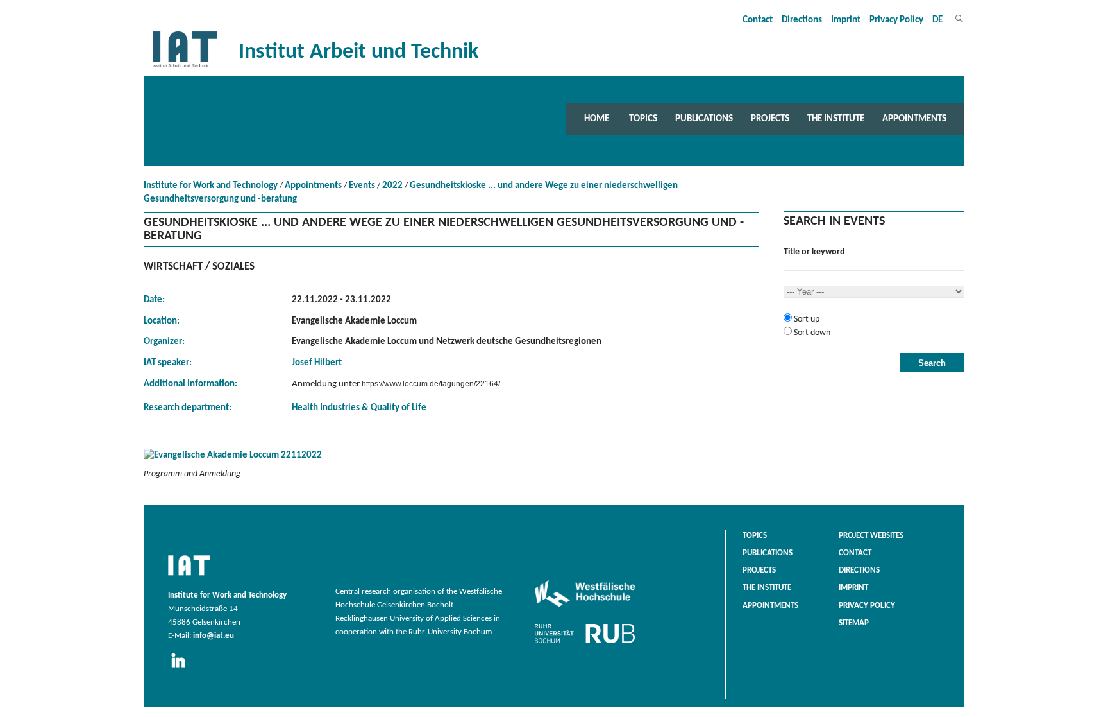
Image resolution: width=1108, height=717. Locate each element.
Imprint (845, 20)
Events (362, 186)
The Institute (835, 119)
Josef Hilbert (317, 363)
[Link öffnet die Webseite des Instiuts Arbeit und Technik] (189, 576)
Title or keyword (814, 252)
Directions (802, 20)
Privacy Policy (896, 20)
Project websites (871, 536)
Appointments (914, 119)
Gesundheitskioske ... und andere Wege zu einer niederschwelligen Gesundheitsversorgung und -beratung (411, 192)
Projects (770, 119)
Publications (704, 119)
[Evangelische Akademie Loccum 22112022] (451, 458)
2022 (392, 186)
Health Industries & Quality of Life (359, 408)
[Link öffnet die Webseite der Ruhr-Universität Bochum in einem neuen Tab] (585, 643)
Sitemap (854, 623)
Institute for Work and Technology (211, 186)
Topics (643, 119)
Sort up (805, 319)
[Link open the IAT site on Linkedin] (182, 668)
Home (596, 119)
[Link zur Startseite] (185, 67)
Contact (758, 20)
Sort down (811, 333)
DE (937, 20)
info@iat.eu (213, 636)
